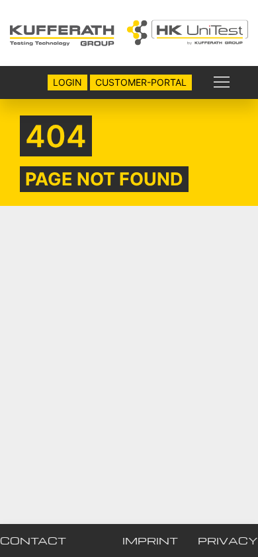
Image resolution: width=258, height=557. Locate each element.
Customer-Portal (141, 82)
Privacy (228, 540)
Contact (33, 540)
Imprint (150, 540)
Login (67, 82)
